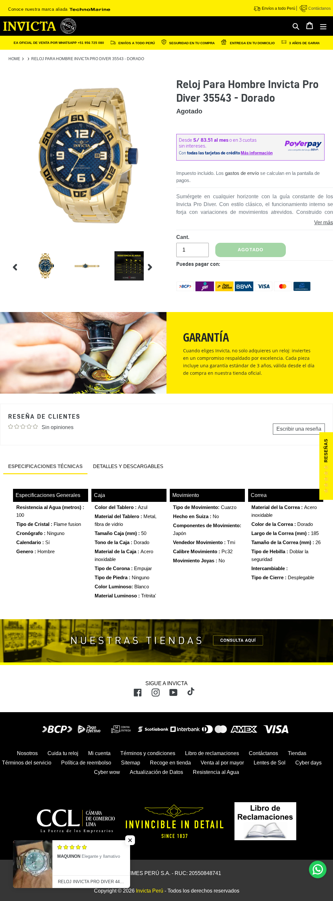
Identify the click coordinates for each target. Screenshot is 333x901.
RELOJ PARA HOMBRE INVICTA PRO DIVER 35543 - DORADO (87, 59)
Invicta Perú (149, 891)
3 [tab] (161, 268)
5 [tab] (161, 285)
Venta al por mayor (222, 762)
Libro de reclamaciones (212, 753)
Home (14, 59)
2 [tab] (161, 259)
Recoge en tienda (170, 762)
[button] (130, 840)
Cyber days (308, 762)
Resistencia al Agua (216, 772)
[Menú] (324, 26)
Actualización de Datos (156, 772)
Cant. (182, 237)
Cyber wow (107, 772)
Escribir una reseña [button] (298, 429)
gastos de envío (242, 173)
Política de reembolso (86, 762)
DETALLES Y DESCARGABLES (128, 466)
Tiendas (297, 753)
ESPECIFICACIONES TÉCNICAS (45, 466)
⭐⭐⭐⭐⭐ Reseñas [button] (325, 466)
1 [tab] (161, 250)
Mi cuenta (99, 753)
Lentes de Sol (270, 762)
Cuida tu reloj (62, 753)
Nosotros (27, 753)
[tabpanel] (41, 267)
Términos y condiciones (147, 753)
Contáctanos (319, 8)
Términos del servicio (26, 762)
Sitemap (130, 762)
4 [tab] (161, 277)
